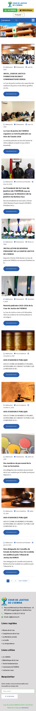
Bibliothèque (27, 10)
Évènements (20, 67)
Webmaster (25, 27)
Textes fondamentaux (10, 664)
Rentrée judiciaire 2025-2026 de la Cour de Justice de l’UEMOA (18, 307)
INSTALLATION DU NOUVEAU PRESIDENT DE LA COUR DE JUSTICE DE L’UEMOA (18, 251)
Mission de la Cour (8, 630)
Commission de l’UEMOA (10, 667)
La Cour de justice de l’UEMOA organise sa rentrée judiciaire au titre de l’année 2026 (17, 134)
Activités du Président (23, 182)
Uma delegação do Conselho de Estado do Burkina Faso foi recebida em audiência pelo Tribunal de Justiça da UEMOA (18, 553)
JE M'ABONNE (9, 696)
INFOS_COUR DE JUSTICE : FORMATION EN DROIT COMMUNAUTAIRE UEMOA (14, 76)
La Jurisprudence (8, 643)
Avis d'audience (21, 354)
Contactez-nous (8, 670)
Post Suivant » (23, 581)
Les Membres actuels (9, 637)
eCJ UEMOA (11, 10)
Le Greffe (5, 640)
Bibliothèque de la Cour (10, 660)
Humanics (25, 708)
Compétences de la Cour (10, 634)
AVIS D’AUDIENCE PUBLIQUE (15, 360)
